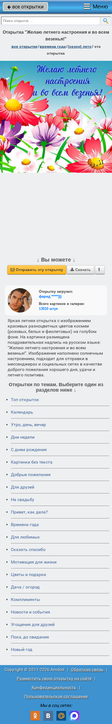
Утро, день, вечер (28, 424)
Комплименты (25, 599)
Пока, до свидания (30, 637)
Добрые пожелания (31, 474)
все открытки (25, 7)
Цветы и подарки (28, 574)
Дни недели (23, 437)
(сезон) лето (80, 46)
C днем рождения (29, 449)
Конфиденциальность (54, 687)
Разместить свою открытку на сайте (54, 678)
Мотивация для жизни (34, 562)
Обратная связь (87, 669)
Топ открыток (25, 399)
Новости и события (30, 612)
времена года (53, 46)
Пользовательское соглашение (56, 696)
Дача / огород (25, 587)
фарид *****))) (50, 296)
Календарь (22, 412)
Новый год (21, 649)
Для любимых (25, 537)
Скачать (80, 269)
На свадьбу (22, 499)
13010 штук (48, 309)
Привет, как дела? (29, 512)
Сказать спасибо (28, 549)
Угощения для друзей (33, 624)
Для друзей (22, 487)
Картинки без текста (31, 462)
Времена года (25, 524)
